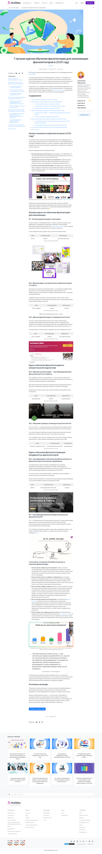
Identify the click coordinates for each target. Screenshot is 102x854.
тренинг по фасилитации (58, 90)
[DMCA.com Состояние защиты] (69, 844)
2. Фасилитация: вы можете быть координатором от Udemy (17, 90)
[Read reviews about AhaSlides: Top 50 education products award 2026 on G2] (16, 843)
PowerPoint (46, 815)
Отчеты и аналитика (12, 833)
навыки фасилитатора (57, 226)
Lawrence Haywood (81, 82)
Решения (36, 3)
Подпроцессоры (83, 832)
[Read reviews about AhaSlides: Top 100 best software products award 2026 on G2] (10, 843)
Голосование (11, 815)
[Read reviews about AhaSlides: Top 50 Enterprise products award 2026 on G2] (22, 843)
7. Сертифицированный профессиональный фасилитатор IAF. (15, 121)
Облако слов (11, 817)
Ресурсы (44, 3)
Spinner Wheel (11, 828)
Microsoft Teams (47, 817)
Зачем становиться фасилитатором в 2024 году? (15, 79)
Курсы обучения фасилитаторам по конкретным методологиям (17, 98)
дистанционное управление (14, 831)
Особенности (27, 3)
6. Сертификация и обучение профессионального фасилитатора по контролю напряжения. (17, 115)
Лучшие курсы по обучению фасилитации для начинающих (15, 83)
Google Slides (46, 813)
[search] (93, 7)
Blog (27, 815)
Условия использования (84, 820)
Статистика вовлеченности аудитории (33, 7)
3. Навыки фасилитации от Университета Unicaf (16, 94)
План (62, 813)
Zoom (44, 820)
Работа (51, 66)
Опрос (9, 826)
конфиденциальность (84, 822)
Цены (51, 3)
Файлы (80, 825)
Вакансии (81, 817)
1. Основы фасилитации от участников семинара (16, 87)
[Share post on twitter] (19, 73)
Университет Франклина (67, 199)
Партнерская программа (31, 825)
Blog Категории (14, 7)
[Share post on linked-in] (16, 73)
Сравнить (28, 813)
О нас (80, 813)
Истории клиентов (30, 827)
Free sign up (90, 2)
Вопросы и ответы (12, 820)
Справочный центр (30, 822)
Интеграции (46, 810)
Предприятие (59, 3)
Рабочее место (52, 716)
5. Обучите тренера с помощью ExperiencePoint (17, 106)
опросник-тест (11, 813)
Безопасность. (82, 827)
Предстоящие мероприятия (32, 820)
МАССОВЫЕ (32, 74)
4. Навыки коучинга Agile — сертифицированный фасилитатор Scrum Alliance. (17, 102)
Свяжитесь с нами (83, 815)
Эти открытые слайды (65, 614)
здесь (37, 533)
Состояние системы (80, 844)
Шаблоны (28, 817)
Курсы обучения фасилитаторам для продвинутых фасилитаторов (16, 110)
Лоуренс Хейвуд (43, 69)
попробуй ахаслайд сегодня (37, 709)
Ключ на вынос (12, 128)
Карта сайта (90, 844)
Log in (81, 2)
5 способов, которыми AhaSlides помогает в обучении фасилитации (16, 125)
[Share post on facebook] (22, 73)
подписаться (84, 115)
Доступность (82, 829)
